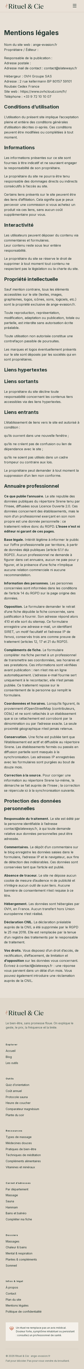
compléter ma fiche (19, 655)
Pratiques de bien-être (21, 1149)
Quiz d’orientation (17, 1085)
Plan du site (13, 1299)
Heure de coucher (18, 1103)
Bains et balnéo (16, 1213)
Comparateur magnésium (22, 1109)
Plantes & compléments (21, 1259)
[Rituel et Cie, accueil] (24, 6)
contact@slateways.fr (20, 829)
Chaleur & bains (16, 1247)
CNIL (28, 981)
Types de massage (19, 1137)
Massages (12, 1241)
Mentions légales (17, 1305)
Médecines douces (19, 1143)
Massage (12, 1195)
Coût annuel (14, 1091)
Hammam (12, 1207)
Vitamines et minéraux (20, 1167)
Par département (17, 1189)
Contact (11, 1293)
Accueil (10, 1050)
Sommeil (11, 1265)
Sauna (10, 1201)
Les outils (12, 1063)
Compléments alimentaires (23, 1161)
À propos (12, 1287)
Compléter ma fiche (19, 1219)
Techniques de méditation (23, 1155)
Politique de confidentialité (24, 1311)
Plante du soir (15, 1115)
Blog (9, 1057)
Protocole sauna (17, 1097)
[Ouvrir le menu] (74, 6)
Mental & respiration (19, 1253)
